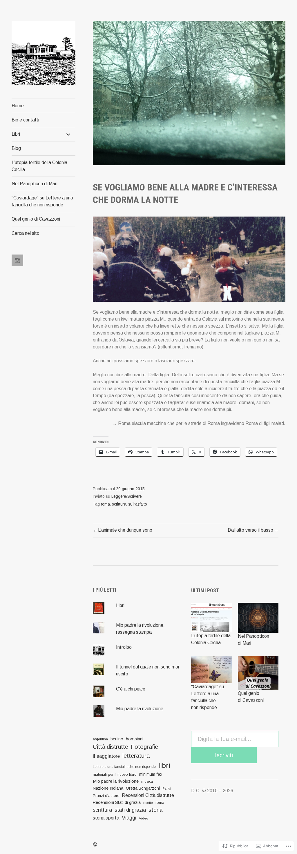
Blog (16, 148)
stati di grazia (130, 810)
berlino (117, 739)
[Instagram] (17, 260)
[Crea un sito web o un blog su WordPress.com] (95, 844)
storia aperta (106, 817)
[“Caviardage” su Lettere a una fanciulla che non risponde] (211, 669)
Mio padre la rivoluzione (139, 708)
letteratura (136, 756)
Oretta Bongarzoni (143, 788)
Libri (16, 134)
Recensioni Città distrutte (148, 795)
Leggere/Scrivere (126, 496)
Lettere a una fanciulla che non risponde (124, 767)
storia (155, 810)
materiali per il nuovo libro (115, 774)
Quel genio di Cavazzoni (36, 219)
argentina (100, 739)
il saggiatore (106, 756)
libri (164, 765)
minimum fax (150, 774)
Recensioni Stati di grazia (117, 802)
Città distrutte (110, 747)
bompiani (134, 739)
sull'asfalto (137, 504)
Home (18, 105)
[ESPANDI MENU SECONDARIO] (68, 134)
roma (105, 504)
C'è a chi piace (130, 688)
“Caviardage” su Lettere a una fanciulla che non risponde (42, 201)
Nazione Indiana (108, 788)
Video (143, 818)
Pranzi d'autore (106, 795)
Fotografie (144, 747)
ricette (148, 802)
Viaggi (129, 818)
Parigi (166, 788)
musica (147, 781)
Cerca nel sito (25, 233)
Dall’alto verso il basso (250, 530)
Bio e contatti (25, 119)
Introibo (124, 647)
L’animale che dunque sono (125, 530)
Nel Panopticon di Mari (34, 183)
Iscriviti (224, 755)
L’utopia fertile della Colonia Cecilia (39, 166)
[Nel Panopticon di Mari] (258, 618)
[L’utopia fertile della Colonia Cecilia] (211, 617)
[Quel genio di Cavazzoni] (258, 673)
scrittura (119, 504)
